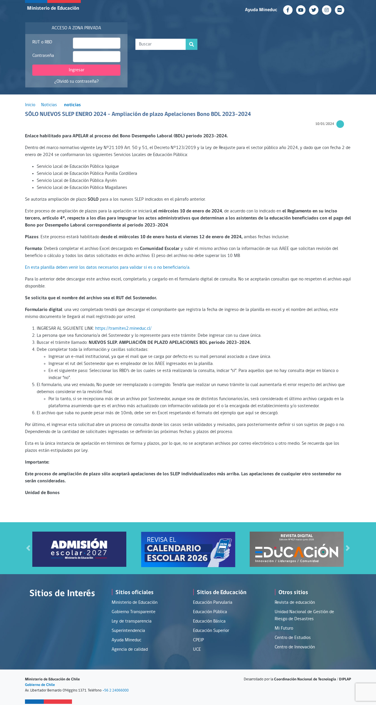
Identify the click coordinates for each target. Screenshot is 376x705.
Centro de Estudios (293, 637)
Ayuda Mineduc (261, 10)
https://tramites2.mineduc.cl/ (123, 328)
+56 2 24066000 (116, 690)
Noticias (49, 105)
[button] (28, 548)
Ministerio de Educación (53, 8)
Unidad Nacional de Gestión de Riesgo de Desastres (304, 615)
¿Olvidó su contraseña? (76, 81)
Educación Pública (210, 612)
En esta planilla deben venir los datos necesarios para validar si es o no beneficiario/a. (107, 267)
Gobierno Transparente (133, 612)
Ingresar (76, 70)
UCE (197, 649)
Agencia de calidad (130, 649)
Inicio (30, 105)
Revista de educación (295, 602)
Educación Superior (211, 630)
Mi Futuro (284, 628)
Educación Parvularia (212, 602)
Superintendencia (128, 630)
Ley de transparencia (132, 621)
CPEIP (198, 640)
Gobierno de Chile (40, 685)
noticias (72, 105)
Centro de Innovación (295, 647)
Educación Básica (209, 621)
